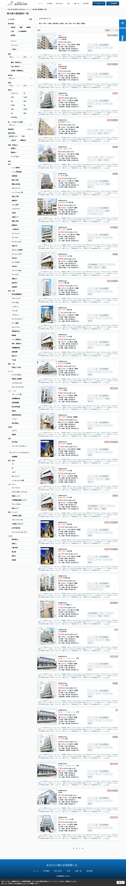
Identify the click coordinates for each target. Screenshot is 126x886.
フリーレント (16, 233)
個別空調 (14, 352)
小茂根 (49, 23)
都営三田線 (62, 50)
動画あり (14, 152)
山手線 (61, 46)
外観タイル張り (16, 367)
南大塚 (65, 37)
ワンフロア (15, 274)
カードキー (15, 237)
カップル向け (16, 262)
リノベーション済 (17, 192)
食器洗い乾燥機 (16, 379)
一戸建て (14, 49)
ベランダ (14, 310)
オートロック (16, 488)
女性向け (14, 266)
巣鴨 (66, 133)
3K (24, 105)
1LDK (25, 97)
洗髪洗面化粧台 (16, 415)
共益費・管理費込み (17, 70)
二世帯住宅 (15, 229)
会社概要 (49, 3)
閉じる (121, 882)
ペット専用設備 (16, 172)
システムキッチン (17, 383)
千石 (68, 50)
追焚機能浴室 (16, 398)
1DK (12, 97)
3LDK (25, 109)
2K (12, 101)
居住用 (13, 27)
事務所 (29, 27)
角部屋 (14, 560)
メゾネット (15, 306)
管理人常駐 (15, 221)
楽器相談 (14, 176)
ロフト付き (15, 302)
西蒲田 (83, 23)
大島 (66, 23)
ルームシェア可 (16, 254)
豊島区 (61, 37)
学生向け (14, 258)
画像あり (14, 148)
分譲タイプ (15, 217)
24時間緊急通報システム (19, 500)
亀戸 (40, 23)
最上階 (14, 552)
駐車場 (13, 35)
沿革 (68, 3)
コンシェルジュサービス (19, 532)
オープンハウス (16, 241)
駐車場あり (15, 539)
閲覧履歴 (114, 3)
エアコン (14, 430)
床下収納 (14, 442)
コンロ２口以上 (16, 374)
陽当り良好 (15, 180)
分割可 (14, 213)
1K (24, 93)
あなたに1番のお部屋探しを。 (63, 865)
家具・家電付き (16, 343)
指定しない (14, 136)
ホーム (41, 3)
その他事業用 (22, 31)
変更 (30, 19)
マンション (14, 45)
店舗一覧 (76, 3)
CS (13, 464)
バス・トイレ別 (16, 394)
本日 (23, 136)
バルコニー (15, 315)
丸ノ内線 (62, 48)
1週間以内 (23, 140)
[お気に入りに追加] (54, 48)
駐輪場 (14, 335)
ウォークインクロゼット (19, 446)
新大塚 (68, 48)
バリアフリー (16, 209)
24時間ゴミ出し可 (17, 524)
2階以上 (14, 543)
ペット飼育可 (16, 167)
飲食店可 (14, 283)
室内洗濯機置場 (16, 294)
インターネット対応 (18, 480)
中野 (44, 23)
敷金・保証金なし (16, 62)
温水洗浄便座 (16, 406)
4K (12, 113)
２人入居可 (15, 204)
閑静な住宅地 (16, 184)
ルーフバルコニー (17, 319)
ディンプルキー (16, 504)
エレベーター (16, 327)
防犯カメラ (15, 508)
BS (12, 468)
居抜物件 (14, 287)
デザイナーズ (16, 188)
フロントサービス (17, 520)
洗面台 (14, 411)
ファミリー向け (16, 270)
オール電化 (15, 323)
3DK (12, 109)
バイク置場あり (16, 339)
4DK (25, 113)
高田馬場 (55, 23)
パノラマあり (15, 156)
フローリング (16, 298)
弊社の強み (59, 3)
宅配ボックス (16, 496)
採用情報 (86, 3)
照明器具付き (16, 331)
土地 (12, 31)
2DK (25, 101)
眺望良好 (14, 225)
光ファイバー (16, 476)
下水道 (14, 360)
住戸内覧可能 (16, 528)
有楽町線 (62, 106)
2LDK (13, 105)
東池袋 (68, 106)
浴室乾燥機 (15, 402)
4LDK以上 (14, 117)
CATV (14, 472)
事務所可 (14, 200)
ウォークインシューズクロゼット (19, 452)
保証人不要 (15, 196)
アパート (14, 41)
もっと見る (106, 58)
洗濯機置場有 (16, 347)
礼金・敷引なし (16, 66)
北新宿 (61, 23)
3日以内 (13, 140)
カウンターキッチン (18, 387)
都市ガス (14, 356)
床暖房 (14, 434)
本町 (70, 23)
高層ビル (14, 278)
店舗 (20, 27)
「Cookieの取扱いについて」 (20, 883)
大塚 (66, 46)
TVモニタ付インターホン (19, 492)
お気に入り (100, 3)
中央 (74, 23)
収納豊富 (14, 456)
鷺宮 (78, 23)
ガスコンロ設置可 (17, 250)
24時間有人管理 (16, 515)
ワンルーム (14, 93)
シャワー (14, 419)
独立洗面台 (15, 423)
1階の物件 (15, 547)
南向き (14, 556)
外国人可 (14, 246)
